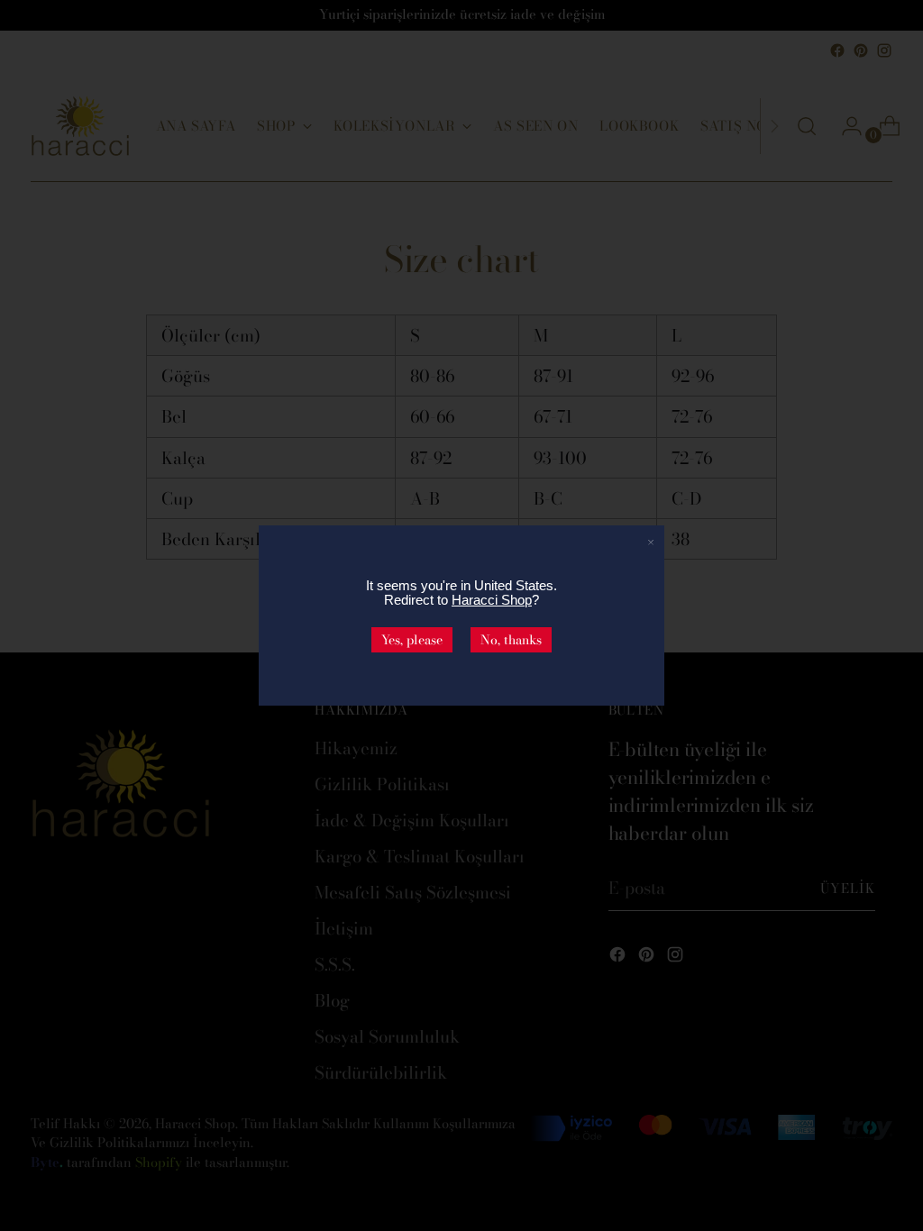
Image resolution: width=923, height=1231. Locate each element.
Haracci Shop (492, 599)
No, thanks (511, 640)
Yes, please (412, 640)
